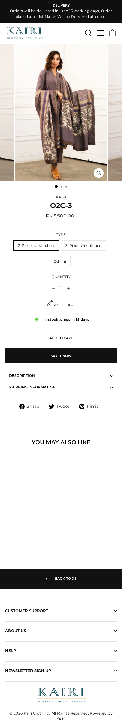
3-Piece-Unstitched (83, 245)
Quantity (61, 277)
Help (10, 650)
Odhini (60, 261)
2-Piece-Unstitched (36, 245)
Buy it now (61, 356)
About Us (15, 630)
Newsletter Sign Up (28, 670)
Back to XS (65, 579)
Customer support (26, 610)
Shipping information (32, 387)
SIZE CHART (64, 305)
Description (22, 376)
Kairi (61, 197)
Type (61, 235)
